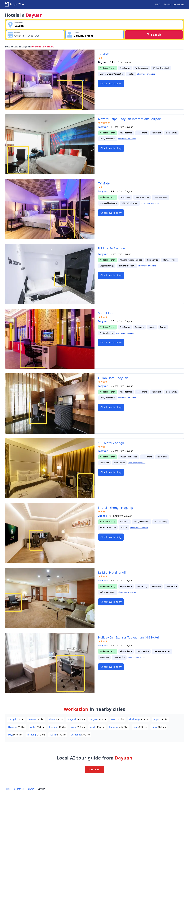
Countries (19, 788)
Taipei (156, 719)
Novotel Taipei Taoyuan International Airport (129, 119)
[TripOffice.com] (14, 4)
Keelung (53, 727)
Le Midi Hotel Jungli (112, 572)
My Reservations (174, 4)
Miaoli (92, 727)
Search (156, 34)
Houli (135, 727)
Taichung (31, 734)
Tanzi (154, 727)
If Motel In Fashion (111, 248)
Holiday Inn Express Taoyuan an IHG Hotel (128, 637)
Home (7, 788)
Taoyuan (103, 127)
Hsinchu (12, 727)
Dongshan (114, 727)
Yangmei (71, 719)
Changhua (76, 734)
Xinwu (52, 719)
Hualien (53, 734)
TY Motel (104, 54)
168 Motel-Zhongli (111, 443)
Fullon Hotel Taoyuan (113, 378)
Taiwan (30, 788)
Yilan (73, 727)
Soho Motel (106, 313)
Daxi (113, 719)
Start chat (94, 769)
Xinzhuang (134, 719)
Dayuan (41, 788)
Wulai (33, 727)
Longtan (93, 719)
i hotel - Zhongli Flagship (115, 508)
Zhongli (102, 515)
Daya (10, 734)
